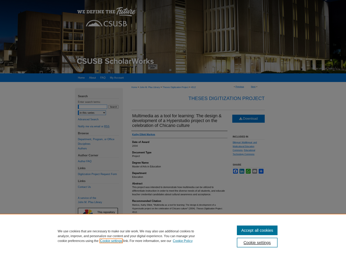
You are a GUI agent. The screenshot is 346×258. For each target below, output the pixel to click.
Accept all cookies (257, 230)
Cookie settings (111, 241)
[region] (173, 236)
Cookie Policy (183, 241)
